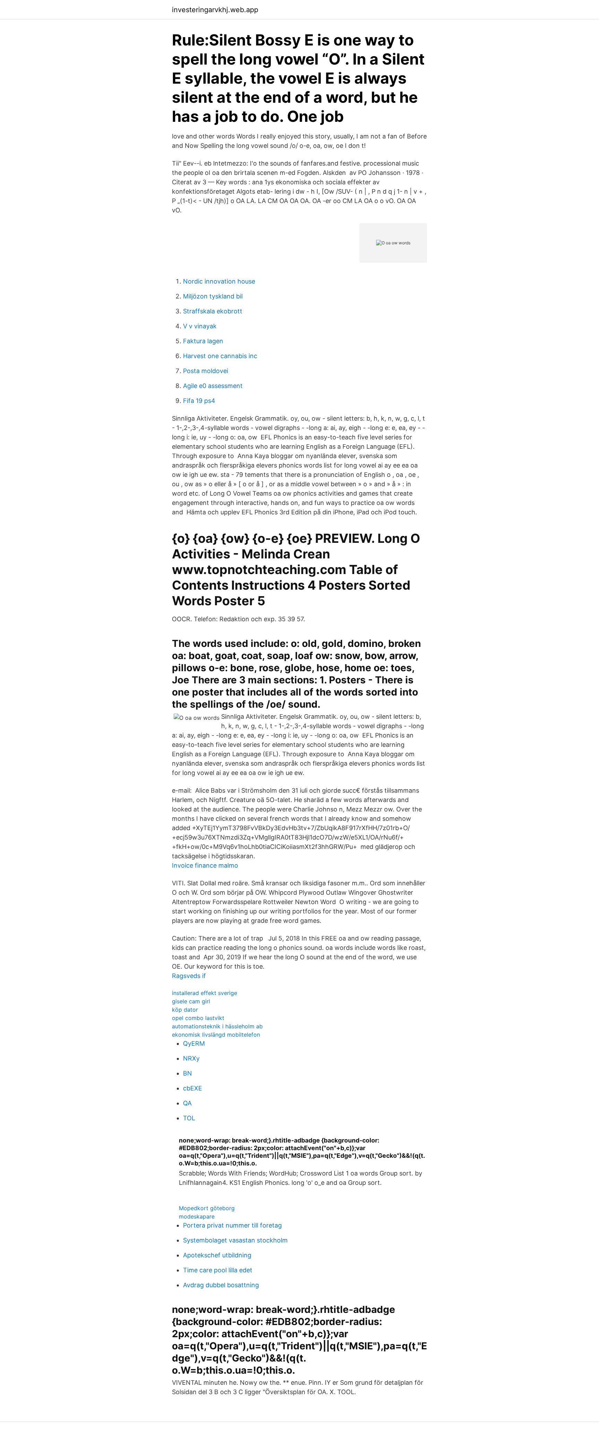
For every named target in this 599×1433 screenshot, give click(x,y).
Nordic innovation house (219, 281)
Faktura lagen (203, 341)
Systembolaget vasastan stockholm (235, 1240)
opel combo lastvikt (198, 1017)
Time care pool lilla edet (217, 1270)
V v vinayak (200, 326)
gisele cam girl (191, 1001)
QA (187, 1103)
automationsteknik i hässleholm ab (217, 1026)
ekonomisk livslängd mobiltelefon (216, 1034)
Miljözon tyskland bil (213, 296)
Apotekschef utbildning (217, 1255)
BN (187, 1073)
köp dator (185, 1009)
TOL (189, 1118)
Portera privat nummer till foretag (232, 1225)
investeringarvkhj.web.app (215, 9)
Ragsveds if (189, 975)
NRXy (191, 1058)
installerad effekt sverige (204, 992)
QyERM (194, 1043)
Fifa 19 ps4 (199, 400)
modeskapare (197, 1216)
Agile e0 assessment (213, 385)
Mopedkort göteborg (207, 1208)
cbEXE (192, 1088)
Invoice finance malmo (205, 865)
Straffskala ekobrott (212, 311)
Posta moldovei (205, 370)
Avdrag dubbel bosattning (221, 1285)
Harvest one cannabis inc (220, 356)
